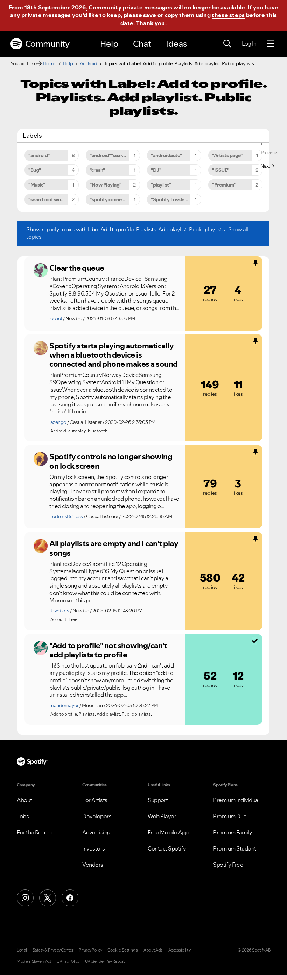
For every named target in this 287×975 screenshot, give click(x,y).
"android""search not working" (115, 155)
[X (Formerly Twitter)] (47, 897)
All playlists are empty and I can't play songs (113, 548)
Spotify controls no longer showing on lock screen (110, 461)
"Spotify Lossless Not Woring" (176, 199)
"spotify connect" (109, 199)
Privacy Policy (90, 950)
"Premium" (224, 184)
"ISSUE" (220, 170)
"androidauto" (166, 155)
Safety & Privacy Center (53, 950)
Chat (142, 43)
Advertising (96, 832)
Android (88, 63)
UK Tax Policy (68, 961)
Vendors (92, 864)
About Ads (153, 950)
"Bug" (34, 170)
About (24, 800)
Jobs (23, 816)
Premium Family (232, 832)
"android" (39, 155)
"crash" (97, 170)
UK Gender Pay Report (105, 961)
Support (158, 800)
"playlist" (161, 184)
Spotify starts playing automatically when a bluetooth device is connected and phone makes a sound (113, 355)
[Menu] (270, 44)
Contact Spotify (167, 848)
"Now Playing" (105, 184)
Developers (96, 816)
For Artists (94, 800)
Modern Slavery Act (34, 961)
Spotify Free (228, 864)
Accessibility (179, 950)
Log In (249, 43)
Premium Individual (236, 800)
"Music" (36, 184)
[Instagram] (25, 897)
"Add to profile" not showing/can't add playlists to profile (108, 650)
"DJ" (156, 170)
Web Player (162, 816)
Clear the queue (76, 267)
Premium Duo (230, 816)
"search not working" (51, 199)
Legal (22, 950)
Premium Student (234, 848)
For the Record (34, 832)
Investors (93, 848)
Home (49, 63)
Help (109, 43)
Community (47, 43)
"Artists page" (227, 155)
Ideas (176, 43)
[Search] (227, 43)
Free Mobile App (168, 832)
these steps (228, 15)
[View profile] (41, 270)
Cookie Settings (122, 950)
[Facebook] (70, 897)
